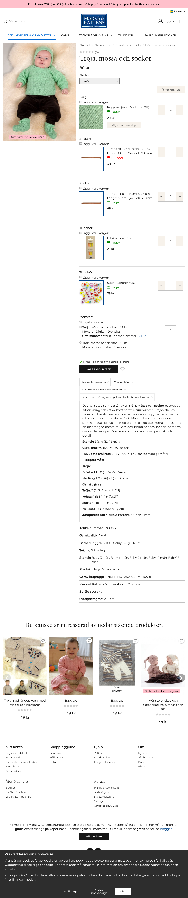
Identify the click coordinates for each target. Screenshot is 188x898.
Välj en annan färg (124, 125)
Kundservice (102, 757)
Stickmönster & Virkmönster (29, 35)
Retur (53, 762)
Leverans (55, 753)
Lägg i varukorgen (95, 102)
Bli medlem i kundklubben (22, 762)
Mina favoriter (15, 757)
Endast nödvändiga (99, 892)
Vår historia (145, 757)
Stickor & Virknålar (94, 35)
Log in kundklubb (17, 753)
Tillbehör (125, 35)
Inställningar (70, 891)
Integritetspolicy (104, 762)
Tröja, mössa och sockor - (104, 329)
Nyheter (143, 753)
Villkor (142, 336)
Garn (65, 35)
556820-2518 (110, 805)
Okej (123, 891)
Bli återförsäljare (16, 792)
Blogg (142, 766)
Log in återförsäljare (18, 796)
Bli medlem (94, 836)
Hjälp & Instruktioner (159, 35)
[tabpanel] (132, 461)
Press (141, 762)
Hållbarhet (56, 757)
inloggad (166, 829)
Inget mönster (93, 322)
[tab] (95, 382)
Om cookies (13, 771)
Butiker (10, 787)
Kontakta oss (14, 766)
